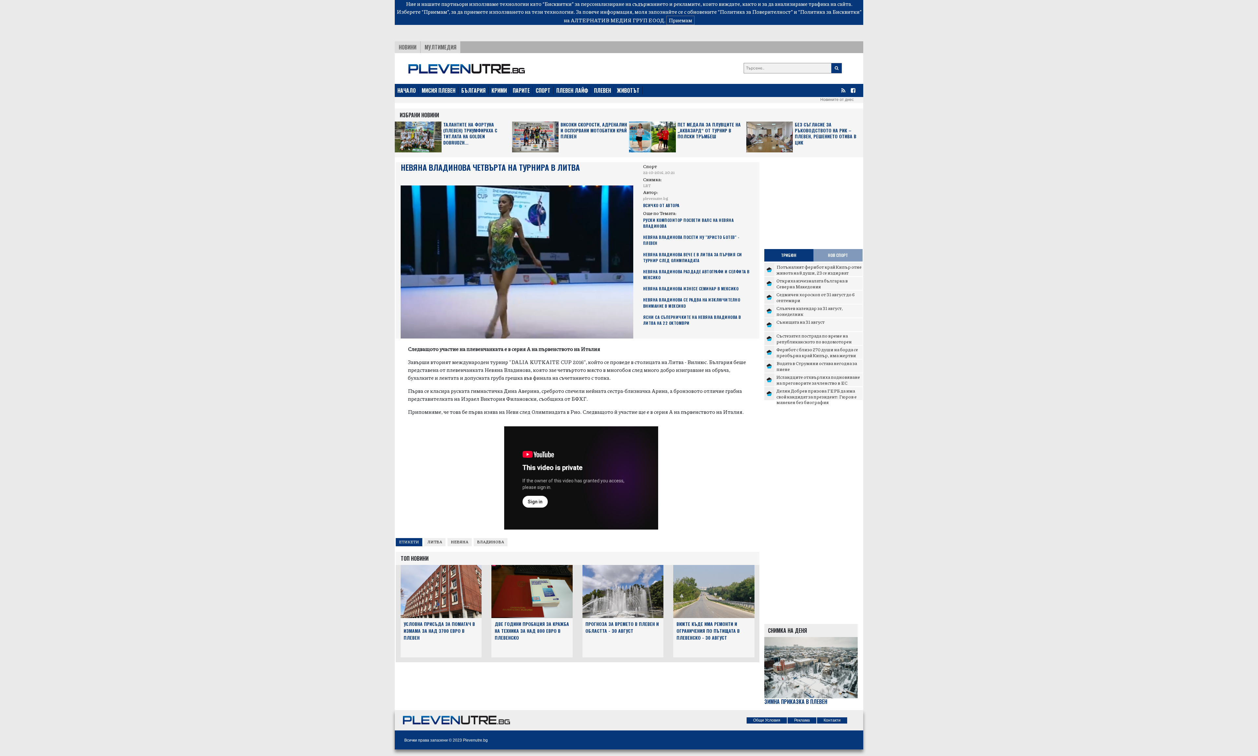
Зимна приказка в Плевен (795, 701)
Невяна (459, 542)
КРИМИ (499, 90)
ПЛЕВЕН (602, 90)
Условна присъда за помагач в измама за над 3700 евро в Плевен (439, 630)
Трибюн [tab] (788, 255)
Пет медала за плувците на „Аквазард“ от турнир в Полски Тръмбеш (709, 131)
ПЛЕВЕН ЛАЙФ (572, 90)
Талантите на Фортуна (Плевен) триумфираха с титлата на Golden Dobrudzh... (470, 134)
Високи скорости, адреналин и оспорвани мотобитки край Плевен (594, 131)
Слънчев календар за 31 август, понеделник (809, 311)
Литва (435, 542)
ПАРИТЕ (521, 90)
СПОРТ (543, 90)
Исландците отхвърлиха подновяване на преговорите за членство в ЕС (818, 380)
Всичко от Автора (661, 205)
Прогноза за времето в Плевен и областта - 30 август (622, 627)
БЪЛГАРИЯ (473, 90)
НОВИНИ (407, 47)
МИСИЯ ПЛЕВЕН (438, 90)
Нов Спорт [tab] (838, 255)
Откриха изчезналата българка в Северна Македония (812, 283)
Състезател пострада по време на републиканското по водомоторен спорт (814, 341)
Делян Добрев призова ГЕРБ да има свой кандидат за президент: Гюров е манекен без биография (816, 396)
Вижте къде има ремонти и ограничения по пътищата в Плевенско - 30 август (708, 630)
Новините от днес (837, 99)
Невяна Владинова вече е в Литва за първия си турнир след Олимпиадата (692, 257)
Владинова (490, 542)
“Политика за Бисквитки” (830, 11)
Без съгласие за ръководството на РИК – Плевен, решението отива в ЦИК (825, 134)
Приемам (680, 20)
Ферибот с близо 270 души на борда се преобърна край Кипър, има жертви (817, 352)
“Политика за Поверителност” (755, 11)
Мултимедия (440, 47)
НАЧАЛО (406, 90)
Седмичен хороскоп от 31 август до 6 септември (815, 297)
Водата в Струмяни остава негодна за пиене (816, 366)
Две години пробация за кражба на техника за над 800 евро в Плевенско (532, 630)
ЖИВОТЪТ (628, 90)
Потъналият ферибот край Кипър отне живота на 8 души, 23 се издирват (819, 269)
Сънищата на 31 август (800, 322)
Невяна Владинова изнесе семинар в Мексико (691, 288)
